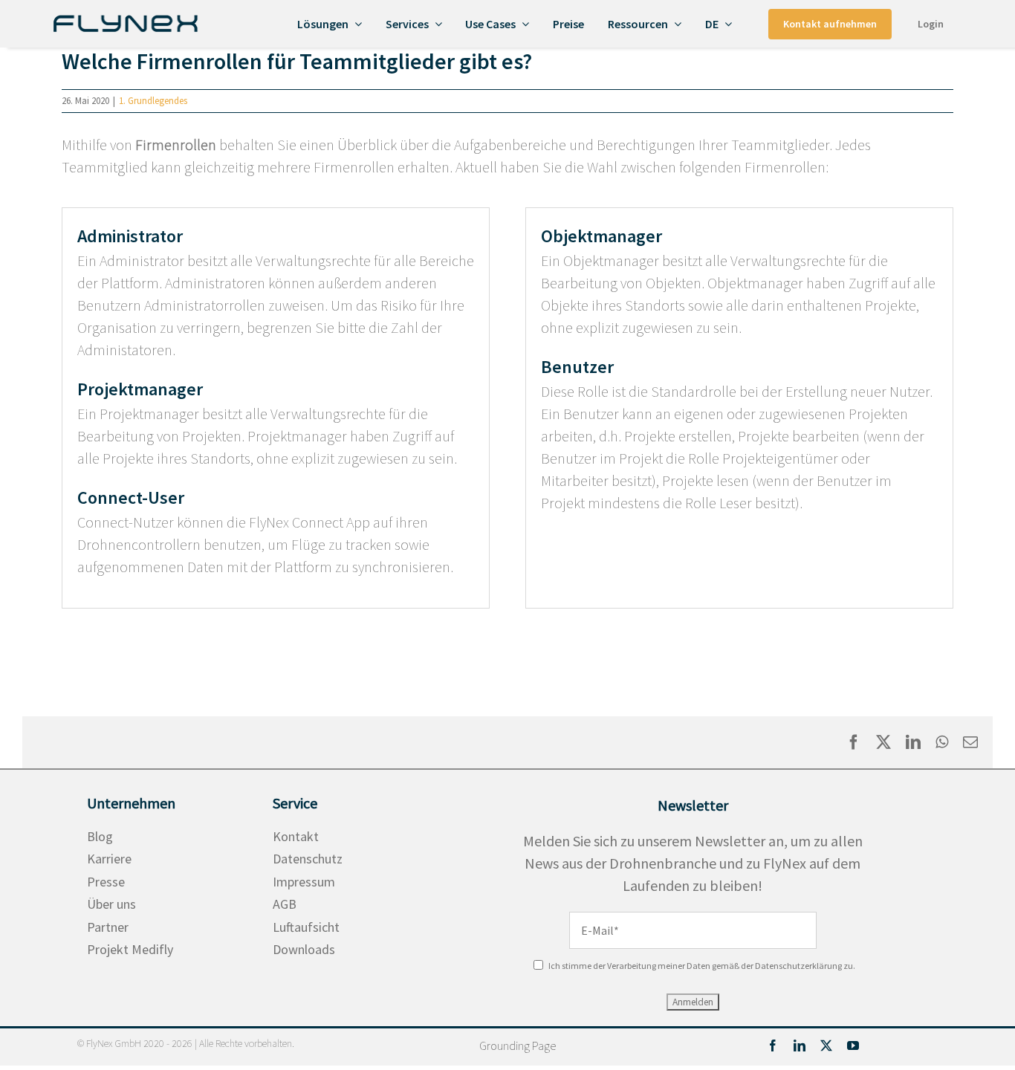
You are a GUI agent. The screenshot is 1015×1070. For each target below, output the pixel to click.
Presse (106, 881)
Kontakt (296, 836)
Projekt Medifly (130, 949)
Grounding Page (517, 1045)
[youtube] (853, 1045)
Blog (100, 836)
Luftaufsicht (306, 927)
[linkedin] (799, 1045)
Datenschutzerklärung (798, 965)
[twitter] (826, 1045)
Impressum (304, 881)
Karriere (109, 858)
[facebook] (773, 1045)
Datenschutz (308, 858)
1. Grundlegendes (153, 100)
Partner (108, 927)
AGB (284, 903)
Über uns (111, 903)
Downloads (304, 949)
